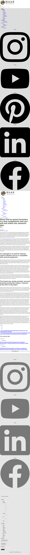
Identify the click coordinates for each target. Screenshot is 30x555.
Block (4, 19)
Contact (4, 214)
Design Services (5, 210)
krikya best (4, 216)
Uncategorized (4, 340)
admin (3, 229)
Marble (4, 10)
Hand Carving (5, 16)
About (4, 212)
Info (2, 211)
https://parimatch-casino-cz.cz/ (9, 239)
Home (2, 8)
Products (3, 9)
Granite (4, 14)
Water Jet (4, 18)
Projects (3, 208)
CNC (4, 17)
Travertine (4, 12)
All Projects (4, 209)
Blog (2, 215)
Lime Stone (4, 15)
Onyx (4, 11)
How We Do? (5, 213)
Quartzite (4, 13)
